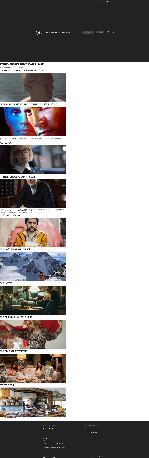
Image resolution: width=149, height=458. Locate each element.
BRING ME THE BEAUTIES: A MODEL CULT (22, 70)
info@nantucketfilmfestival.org (48, 440)
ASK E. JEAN (6, 142)
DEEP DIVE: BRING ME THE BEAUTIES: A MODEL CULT (28, 104)
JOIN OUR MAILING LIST (47, 432)
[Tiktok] (49, 428)
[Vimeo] (52, 428)
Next (1, 420)
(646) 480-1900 (59, 443)
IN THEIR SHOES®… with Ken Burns (18, 176)
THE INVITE (6, 283)
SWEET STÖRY (7, 385)
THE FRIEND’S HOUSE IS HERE (16, 317)
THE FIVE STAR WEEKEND (13, 351)
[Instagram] (46, 428)
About (52, 32)
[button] (108, 32)
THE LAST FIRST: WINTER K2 (15, 249)
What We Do (57, 32)
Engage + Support (66, 32)
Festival (48, 32)
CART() (107, 1)
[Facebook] (43, 428)
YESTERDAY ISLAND (10, 215)
